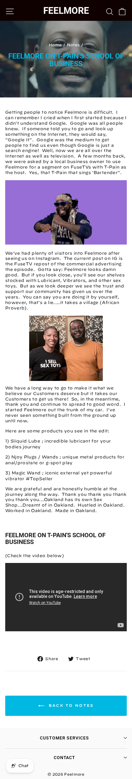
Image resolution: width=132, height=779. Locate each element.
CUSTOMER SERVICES (64, 737)
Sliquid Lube (25, 441)
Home (55, 45)
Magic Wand (26, 472)
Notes (73, 45)
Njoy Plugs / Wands (34, 456)
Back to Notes (70, 705)
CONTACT (65, 757)
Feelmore (66, 11)
